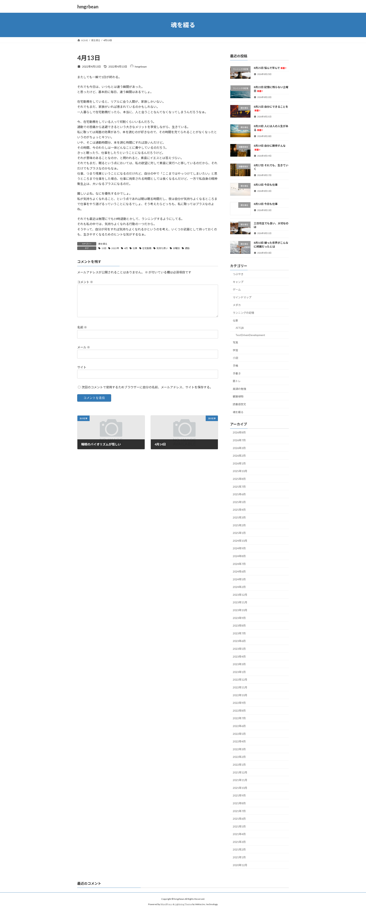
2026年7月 (239, 440)
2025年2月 (239, 525)
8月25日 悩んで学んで (270, 67)
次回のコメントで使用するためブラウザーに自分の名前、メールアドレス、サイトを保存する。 (147, 387)
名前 (82, 327)
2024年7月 (239, 563)
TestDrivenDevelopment (250, 335)
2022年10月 (240, 695)
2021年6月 (239, 818)
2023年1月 (239, 672)
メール (83, 347)
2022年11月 (240, 687)
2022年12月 (240, 679)
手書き (237, 373)
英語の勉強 (239, 388)
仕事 (135, 248)
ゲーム (237, 289)
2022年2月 (239, 757)
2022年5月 (239, 733)
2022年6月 (239, 726)
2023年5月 (239, 648)
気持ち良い (162, 248)
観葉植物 (238, 396)
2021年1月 (239, 857)
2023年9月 (239, 618)
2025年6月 (239, 494)
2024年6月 (239, 571)
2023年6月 (239, 641)
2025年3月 (239, 517)
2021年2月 (239, 849)
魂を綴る (102, 243)
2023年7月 (239, 633)
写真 (235, 342)
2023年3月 (239, 664)
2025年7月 (239, 486)
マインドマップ (242, 297)
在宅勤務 (146, 248)
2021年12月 (240, 772)
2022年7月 (239, 718)
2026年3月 (239, 448)
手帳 (235, 365)
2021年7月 (239, 811)
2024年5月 (239, 579)
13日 (103, 248)
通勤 (187, 248)
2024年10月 (240, 540)
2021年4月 (239, 834)
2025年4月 (239, 509)
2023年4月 (239, 656)
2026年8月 (239, 432)
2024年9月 (239, 548)
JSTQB (239, 327)
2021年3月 (239, 841)
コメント (85, 282)
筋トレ (237, 381)
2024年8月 (239, 556)
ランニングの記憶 (243, 312)
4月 (126, 248)
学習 (235, 350)
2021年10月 (240, 787)
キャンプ (238, 281)
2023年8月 (239, 625)
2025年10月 (240, 471)
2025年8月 (239, 478)
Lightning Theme (183, 904)
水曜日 (176, 248)
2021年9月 (239, 795)
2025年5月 (239, 502)
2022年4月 (239, 741)
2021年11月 (240, 780)
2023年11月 (240, 602)
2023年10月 (240, 610)
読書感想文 (239, 404)
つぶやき (238, 274)
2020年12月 (240, 865)
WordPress (166, 904)
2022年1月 (239, 764)
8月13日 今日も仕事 (266, 184)
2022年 (115, 248)
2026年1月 (239, 463)
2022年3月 (239, 749)
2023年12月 (240, 594)
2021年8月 (239, 803)
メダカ (237, 305)
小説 (235, 358)
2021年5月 (239, 826)
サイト (81, 367)
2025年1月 (239, 532)
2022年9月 (239, 702)
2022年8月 (239, 710)
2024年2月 (239, 586)
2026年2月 (239, 455)
